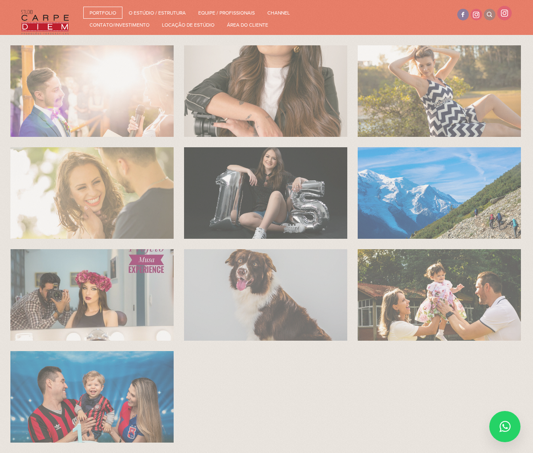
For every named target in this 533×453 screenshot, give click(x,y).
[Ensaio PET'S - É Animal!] (265, 295)
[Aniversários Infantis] (92, 397)
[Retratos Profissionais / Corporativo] (265, 91)
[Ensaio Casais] (92, 193)
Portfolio (103, 13)
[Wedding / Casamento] (92, 91)
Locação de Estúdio (188, 25)
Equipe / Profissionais (226, 13)
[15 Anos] (265, 193)
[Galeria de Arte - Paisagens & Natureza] (439, 193)
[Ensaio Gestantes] (439, 91)
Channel (278, 13)
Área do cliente (247, 25)
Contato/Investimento (119, 25)
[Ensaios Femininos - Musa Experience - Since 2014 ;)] (92, 295)
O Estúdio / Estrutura (157, 13)
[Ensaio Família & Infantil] (439, 295)
